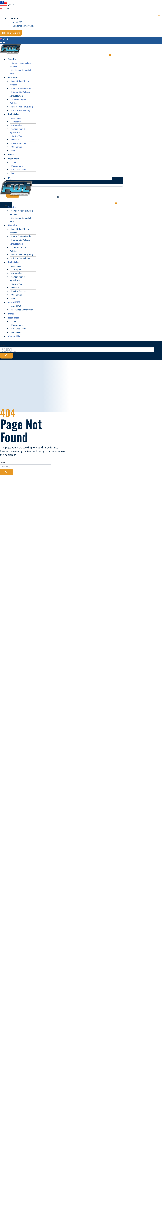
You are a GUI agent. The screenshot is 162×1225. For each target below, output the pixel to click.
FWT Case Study (18, 169)
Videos (14, 162)
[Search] (6, 356)
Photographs (17, 166)
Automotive (16, 125)
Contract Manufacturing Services (21, 65)
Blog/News (16, 332)
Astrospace (16, 121)
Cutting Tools (17, 136)
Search (2, 346)
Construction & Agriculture (17, 130)
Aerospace (16, 118)
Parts (11, 154)
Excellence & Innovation (23, 25)
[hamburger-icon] (117, 178)
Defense (15, 139)
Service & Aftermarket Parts (20, 72)
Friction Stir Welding (20, 110)
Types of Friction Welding (18, 101)
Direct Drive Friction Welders (19, 83)
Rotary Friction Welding (22, 106)
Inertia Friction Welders (21, 88)
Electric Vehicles (18, 143)
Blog (13, 173)
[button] (80, 15)
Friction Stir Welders (20, 92)
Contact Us (14, 336)
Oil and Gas (16, 146)
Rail (13, 150)
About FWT (17, 22)
